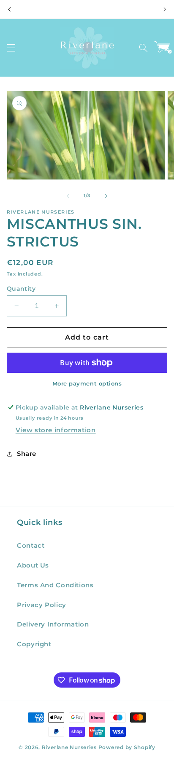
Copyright (34, 644)
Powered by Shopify (126, 747)
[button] (11, 47)
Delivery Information (53, 624)
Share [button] (26, 454)
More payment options (87, 383)
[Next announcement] (164, 9)
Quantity (21, 288)
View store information (56, 430)
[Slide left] (68, 196)
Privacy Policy (41, 605)
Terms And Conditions (55, 585)
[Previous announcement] (9, 9)
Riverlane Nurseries (70, 747)
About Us (33, 565)
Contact (30, 545)
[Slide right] (106, 196)
